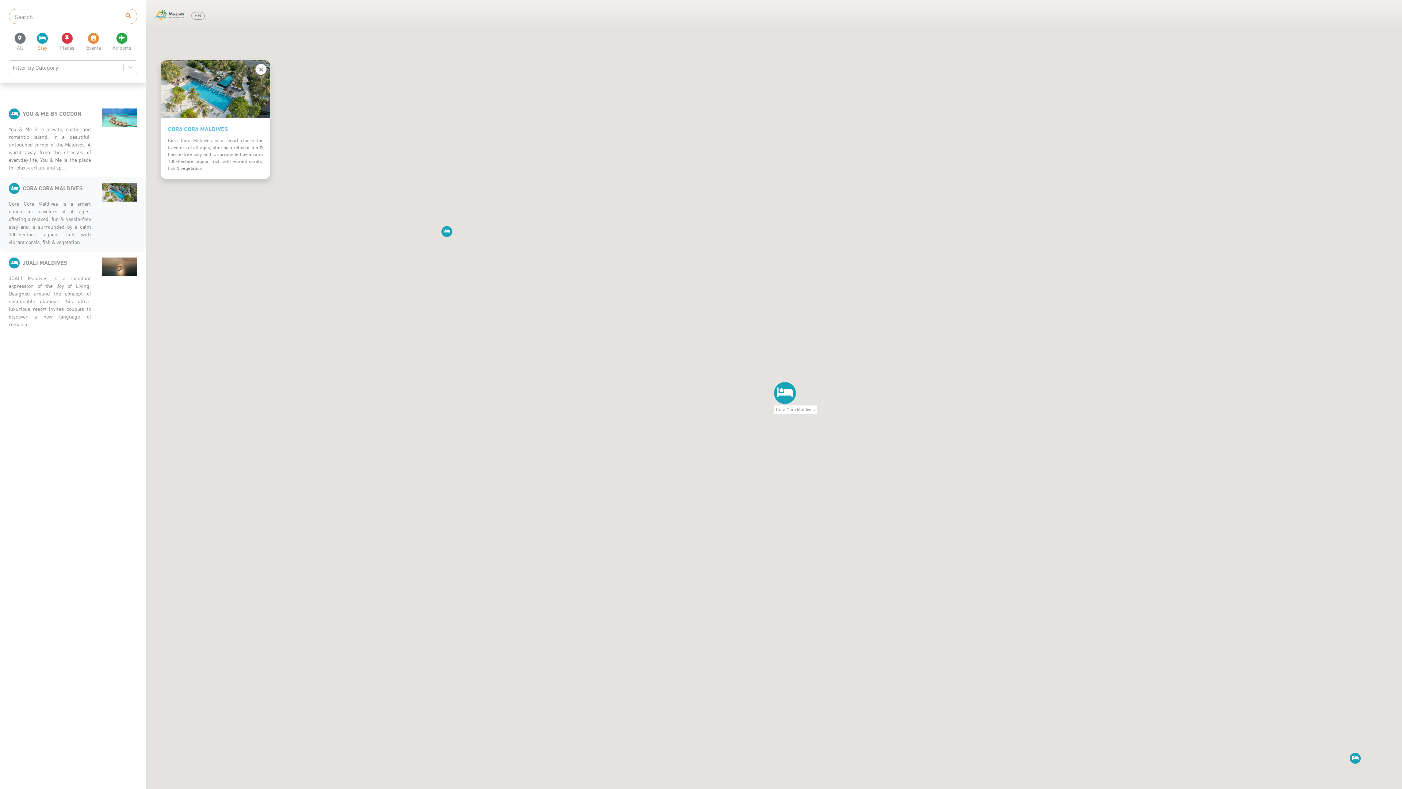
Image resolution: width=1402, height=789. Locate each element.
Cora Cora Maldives (198, 128)
